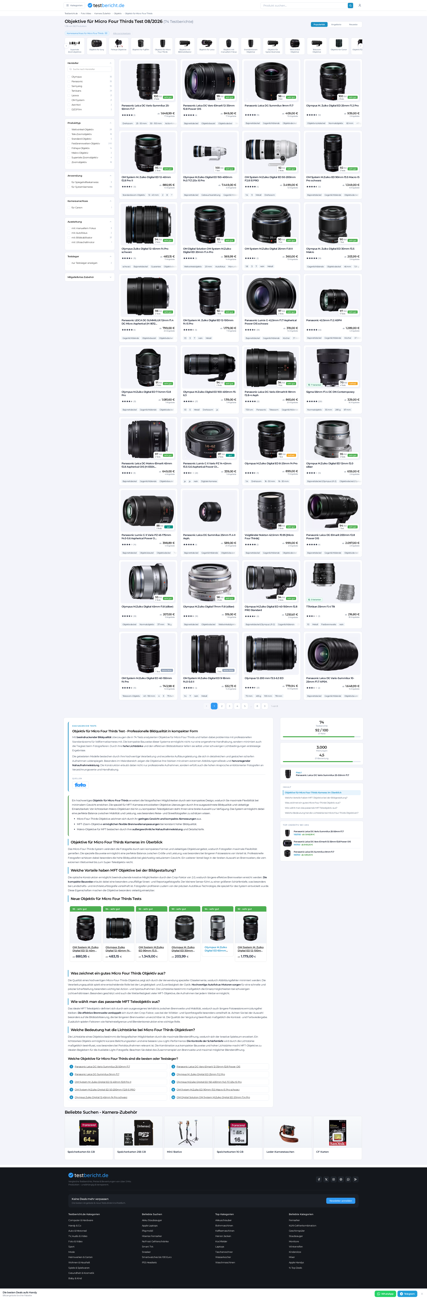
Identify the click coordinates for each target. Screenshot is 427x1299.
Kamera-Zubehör (102, 13)
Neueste (353, 24)
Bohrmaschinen (224, 1225)
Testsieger (73, 256)
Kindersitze (295, 1251)
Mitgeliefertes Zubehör (81, 277)
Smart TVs (147, 1246)
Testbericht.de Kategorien (84, 1214)
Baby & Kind (75, 1278)
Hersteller (73, 63)
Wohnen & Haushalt (79, 1262)
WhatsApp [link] (387, 1293)
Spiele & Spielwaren (79, 1267)
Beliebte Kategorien (301, 1214)
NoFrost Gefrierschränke (155, 1241)
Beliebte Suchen (152, 1214)
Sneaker (146, 1251)
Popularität (319, 24)
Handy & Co (74, 1225)
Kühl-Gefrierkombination (302, 1225)
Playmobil (147, 1230)
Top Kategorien (224, 1214)
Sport (71, 1246)
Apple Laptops (150, 1225)
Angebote (336, 24)
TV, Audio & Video (77, 1236)
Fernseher (294, 1220)
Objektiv (118, 13)
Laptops (219, 1246)
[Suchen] (350, 5)
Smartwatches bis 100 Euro (157, 1257)
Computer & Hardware (80, 1220)
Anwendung (75, 175)
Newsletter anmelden (341, 1200)
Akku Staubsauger (152, 1220)
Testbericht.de (71, 13)
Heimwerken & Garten (80, 1257)
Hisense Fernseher (152, 1236)
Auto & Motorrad (77, 1230)
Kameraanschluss (78, 201)
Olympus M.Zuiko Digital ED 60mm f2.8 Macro (216, 951)
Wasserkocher (223, 1257)
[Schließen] (422, 1293)
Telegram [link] (409, 1293)
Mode (71, 1251)
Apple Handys (296, 1262)
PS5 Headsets (149, 1262)
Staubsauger (296, 1236)
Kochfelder (221, 1241)
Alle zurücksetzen (122, 33)
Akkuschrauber (223, 1220)
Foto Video (86, 13)
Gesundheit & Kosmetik (81, 1272)
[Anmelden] (359, 5)
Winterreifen (296, 1246)
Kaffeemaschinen (224, 1230)
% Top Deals (295, 1267)
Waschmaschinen (225, 1262)
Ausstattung (75, 221)
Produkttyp (74, 122)
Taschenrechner (224, 1251)
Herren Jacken (223, 1236)
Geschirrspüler (297, 1230)
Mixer (292, 1257)
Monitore (294, 1241)
